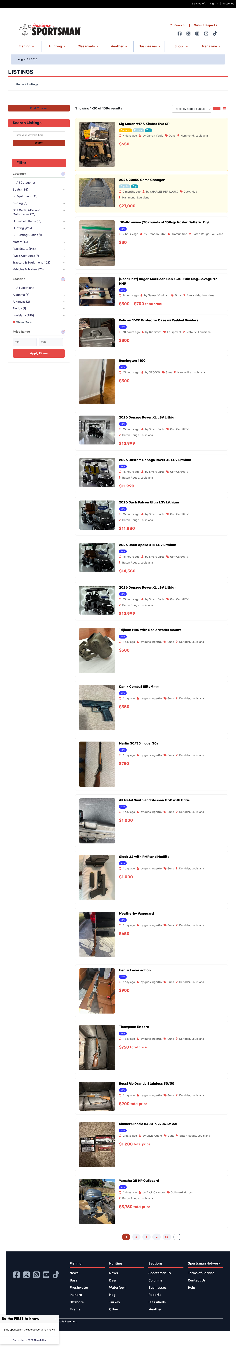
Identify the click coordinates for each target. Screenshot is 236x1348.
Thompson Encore (134, 1027)
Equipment (174, 332)
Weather (155, 1309)
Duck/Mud (190, 192)
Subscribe (228, 3)
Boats (20, 189)
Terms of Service (201, 1273)
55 (166, 1237)
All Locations (25, 288)
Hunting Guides (29, 235)
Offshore (77, 1302)
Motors (20, 242)
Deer (113, 1280)
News (74, 1273)
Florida (19, 308)
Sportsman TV (159, 1273)
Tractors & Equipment (31, 262)
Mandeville (184, 372)
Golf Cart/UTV (179, 429)
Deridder (184, 642)
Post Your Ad (39, 108)
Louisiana (201, 136)
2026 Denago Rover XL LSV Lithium (148, 417)
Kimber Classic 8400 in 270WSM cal (148, 1124)
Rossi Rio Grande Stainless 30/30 (146, 1084)
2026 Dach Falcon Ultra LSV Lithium (149, 502)
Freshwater (79, 1288)
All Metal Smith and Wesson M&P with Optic (154, 800)
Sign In (214, 3)
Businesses (157, 1288)
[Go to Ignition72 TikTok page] (215, 33)
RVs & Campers (26, 255)
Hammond (187, 136)
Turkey (114, 1302)
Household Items (27, 221)
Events (75, 1309)
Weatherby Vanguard (136, 913)
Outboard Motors (182, 1192)
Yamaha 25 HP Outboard (139, 1181)
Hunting (22, 228)
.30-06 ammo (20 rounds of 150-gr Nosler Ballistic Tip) (164, 222)
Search (179, 25)
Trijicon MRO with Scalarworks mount (150, 630)
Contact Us (197, 1280)
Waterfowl (117, 1288)
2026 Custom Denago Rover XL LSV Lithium (155, 460)
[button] (25, 46)
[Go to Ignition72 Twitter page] (188, 33)
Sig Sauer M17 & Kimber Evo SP (144, 124)
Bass (73, 1280)
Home (20, 84)
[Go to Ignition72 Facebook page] (179, 33)
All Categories (26, 182)
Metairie (191, 332)
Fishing (20, 203)
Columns (155, 1280)
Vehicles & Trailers (28, 269)
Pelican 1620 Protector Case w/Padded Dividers (158, 320)
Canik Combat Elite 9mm (139, 687)
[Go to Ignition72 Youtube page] (206, 33)
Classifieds (157, 1302)
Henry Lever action (135, 970)
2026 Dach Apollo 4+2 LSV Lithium (147, 545)
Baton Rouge (200, 234)
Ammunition (179, 234)
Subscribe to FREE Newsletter (29, 1340)
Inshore (76, 1295)
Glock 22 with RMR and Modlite (144, 857)
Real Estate (24, 248)
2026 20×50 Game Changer (142, 180)
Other (113, 1309)
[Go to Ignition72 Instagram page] (197, 33)
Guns (172, 136)
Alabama (21, 295)
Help (191, 1288)
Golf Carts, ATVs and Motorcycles (27, 212)
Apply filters (39, 353)
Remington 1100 (132, 361)
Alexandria (193, 295)
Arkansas (21, 301)
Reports (154, 1295)
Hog (112, 1295)
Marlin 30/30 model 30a (139, 743)
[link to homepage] (50, 29)
